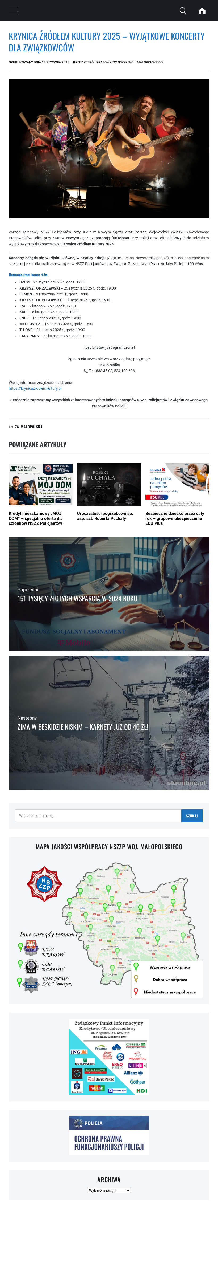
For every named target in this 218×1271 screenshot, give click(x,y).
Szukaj (192, 815)
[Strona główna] (202, 10)
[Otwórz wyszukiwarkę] (182, 10)
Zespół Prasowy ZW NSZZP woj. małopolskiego (123, 62)
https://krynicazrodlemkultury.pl (35, 388)
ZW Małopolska (29, 426)
